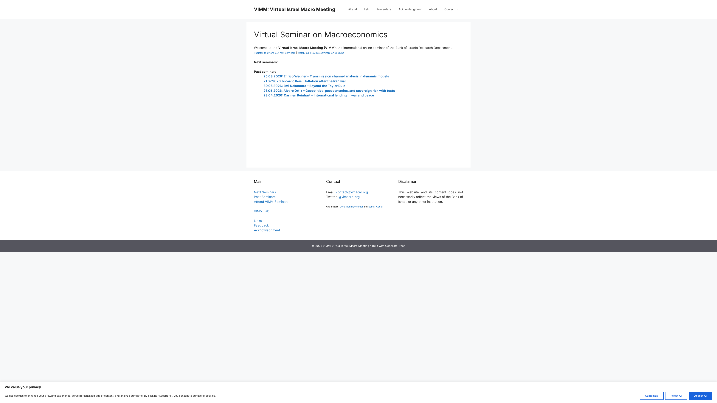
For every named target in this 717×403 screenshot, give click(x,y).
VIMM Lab (261, 211)
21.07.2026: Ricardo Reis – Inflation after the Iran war (304, 81)
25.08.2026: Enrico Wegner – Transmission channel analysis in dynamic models (326, 76)
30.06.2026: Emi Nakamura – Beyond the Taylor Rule (304, 86)
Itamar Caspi (375, 206)
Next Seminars (265, 192)
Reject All (676, 395)
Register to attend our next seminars (274, 52)
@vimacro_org (349, 197)
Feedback (261, 225)
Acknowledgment (410, 9)
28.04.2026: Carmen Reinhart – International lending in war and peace (318, 95)
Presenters (383, 9)
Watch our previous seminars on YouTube (321, 52)
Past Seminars (265, 197)
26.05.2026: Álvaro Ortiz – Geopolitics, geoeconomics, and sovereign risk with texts (329, 91)
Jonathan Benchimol (351, 206)
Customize (651, 395)
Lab (366, 9)
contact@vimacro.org (352, 192)
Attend (352, 9)
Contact (449, 9)
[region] (358, 392)
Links (258, 221)
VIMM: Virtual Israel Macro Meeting (294, 9)
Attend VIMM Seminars (271, 202)
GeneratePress (395, 246)
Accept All (700, 395)
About (433, 9)
